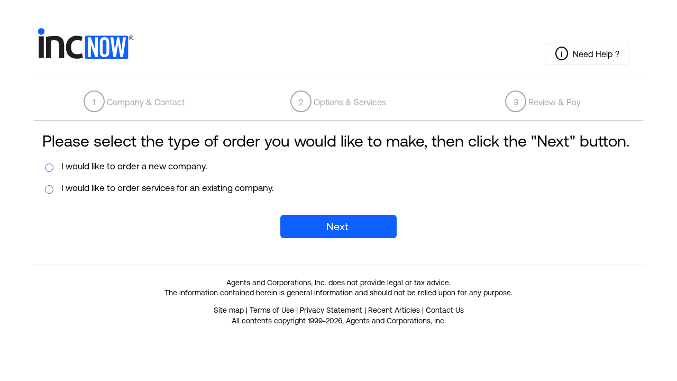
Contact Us (445, 310)
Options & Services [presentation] (343, 102)
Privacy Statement (331, 310)
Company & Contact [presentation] (139, 102)
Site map (229, 310)
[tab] (134, 101)
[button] (587, 53)
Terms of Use (272, 310)
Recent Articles (394, 310)
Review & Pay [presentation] (547, 102)
